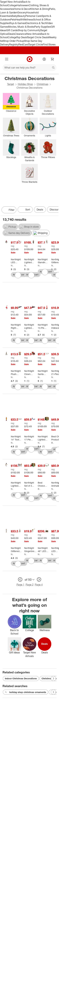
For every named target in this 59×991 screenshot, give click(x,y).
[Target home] (29, 59)
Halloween (23, 5)
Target (10, 84)
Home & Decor (22, 8)
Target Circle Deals (37, 37)
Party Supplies (42, 26)
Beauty (21, 15)
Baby (14, 15)
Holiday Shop (25, 84)
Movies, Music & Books (21, 26)
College (12, 5)
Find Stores (49, 44)
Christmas (42, 84)
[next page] (39, 579)
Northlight (12, 265)
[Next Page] (55, 210)
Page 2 (30, 584)
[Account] (44, 59)
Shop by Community (29, 30)
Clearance (20, 33)
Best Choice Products (52, 442)
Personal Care (33, 15)
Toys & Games (17, 23)
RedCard (23, 44)
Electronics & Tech (35, 23)
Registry (13, 44)
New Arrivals (33, 33)
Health (19, 19)
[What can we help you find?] (29, 67)
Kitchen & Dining (39, 8)
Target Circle (35, 44)
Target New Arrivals (11, 1)
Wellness (28, 19)
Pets (12, 19)
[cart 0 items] (52, 59)
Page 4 (39, 584)
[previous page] (20, 579)
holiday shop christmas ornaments (27, 692)
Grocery (21, 12)
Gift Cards (12, 30)
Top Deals (21, 37)
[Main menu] (6, 59)
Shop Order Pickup (13, 40)
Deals (11, 33)
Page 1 (20, 584)
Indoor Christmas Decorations (21, 678)
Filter (11, 209)
